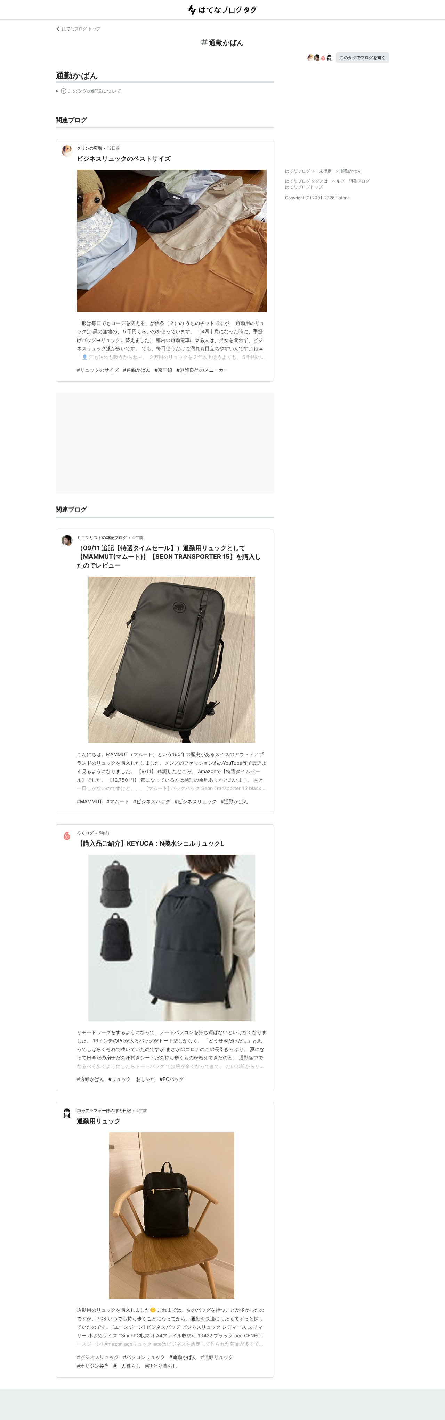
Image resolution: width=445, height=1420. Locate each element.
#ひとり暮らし (161, 1366)
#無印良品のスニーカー (202, 370)
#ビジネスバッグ (151, 801)
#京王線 (163, 370)
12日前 (113, 148)
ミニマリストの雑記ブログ (102, 537)
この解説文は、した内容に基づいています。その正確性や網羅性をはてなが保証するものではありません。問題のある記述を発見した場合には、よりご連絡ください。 (88, 92)
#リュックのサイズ (98, 370)
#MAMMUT (89, 801)
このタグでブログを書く (363, 57)
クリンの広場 (89, 148)
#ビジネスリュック (196, 801)
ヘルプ (338, 181)
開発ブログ (359, 181)
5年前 (104, 832)
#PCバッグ (172, 1079)
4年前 (137, 537)
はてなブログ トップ (81, 28)
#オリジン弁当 (93, 1366)
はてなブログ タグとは (306, 181)
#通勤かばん (137, 370)
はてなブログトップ (304, 187)
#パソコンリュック (144, 1357)
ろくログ (85, 832)
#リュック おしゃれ (131, 1079)
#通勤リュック (217, 1357)
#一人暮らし (127, 1366)
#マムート (117, 801)
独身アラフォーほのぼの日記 (104, 1110)
